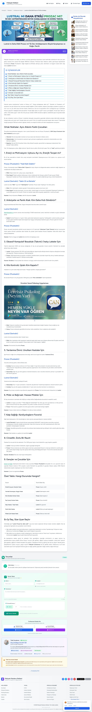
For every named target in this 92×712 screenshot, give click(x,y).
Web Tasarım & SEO (46, 707)
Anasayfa (4, 10)
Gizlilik (65, 705)
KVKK (25, 688)
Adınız (7, 581)
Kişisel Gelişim (50, 697)
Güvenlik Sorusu (11, 603)
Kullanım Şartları (27, 690)
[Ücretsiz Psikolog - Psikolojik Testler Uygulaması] (34, 303)
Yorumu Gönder (12, 613)
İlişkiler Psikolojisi (51, 692)
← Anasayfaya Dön (34, 671)
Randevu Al (19, 629)
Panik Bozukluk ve (8, 212)
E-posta (38, 581)
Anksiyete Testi (73, 690)
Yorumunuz (8, 589)
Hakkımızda (3, 694)
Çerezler (70, 705)
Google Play (81, 679)
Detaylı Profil (38, 653)
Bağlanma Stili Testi (74, 697)
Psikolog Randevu (5, 692)
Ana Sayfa (3, 688)
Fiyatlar (2, 699)
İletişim (2, 697)
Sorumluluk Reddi (47, 653)
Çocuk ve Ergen (8, 463)
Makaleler (10, 10)
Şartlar (75, 705)
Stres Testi (72, 692)
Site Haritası (26, 699)
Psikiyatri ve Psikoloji (51, 694)
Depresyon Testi (73, 688)
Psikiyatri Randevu (5, 690)
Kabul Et (77, 708)
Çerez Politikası (27, 694)
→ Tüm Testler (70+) (74, 699)
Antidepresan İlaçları (18, 10)
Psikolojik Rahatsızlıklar (52, 690)
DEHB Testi (72, 694)
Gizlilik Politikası (27, 692)
